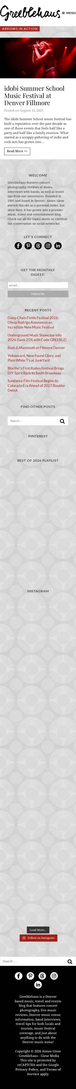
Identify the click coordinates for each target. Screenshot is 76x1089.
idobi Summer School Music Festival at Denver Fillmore (34, 95)
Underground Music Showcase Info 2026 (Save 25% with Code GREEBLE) (37, 337)
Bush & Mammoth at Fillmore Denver (36, 347)
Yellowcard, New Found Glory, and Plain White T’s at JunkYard (34, 358)
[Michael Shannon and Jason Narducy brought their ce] (38, 724)
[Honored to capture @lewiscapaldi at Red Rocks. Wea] (38, 870)
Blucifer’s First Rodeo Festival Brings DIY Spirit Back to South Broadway (36, 370)
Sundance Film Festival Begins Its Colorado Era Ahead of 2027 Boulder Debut (36, 385)
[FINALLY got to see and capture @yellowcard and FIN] (38, 833)
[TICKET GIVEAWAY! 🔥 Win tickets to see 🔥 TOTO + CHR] (38, 652)
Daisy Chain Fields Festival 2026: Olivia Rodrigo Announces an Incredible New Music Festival (33, 322)
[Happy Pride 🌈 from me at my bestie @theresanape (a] (38, 906)
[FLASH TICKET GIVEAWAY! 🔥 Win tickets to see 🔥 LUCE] (38, 761)
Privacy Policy (26, 1069)
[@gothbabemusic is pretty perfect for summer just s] (38, 616)
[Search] (62, 421)
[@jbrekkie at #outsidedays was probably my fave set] (38, 688)
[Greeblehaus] (30, 13)
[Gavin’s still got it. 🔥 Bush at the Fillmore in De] (38, 797)
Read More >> (17, 151)
